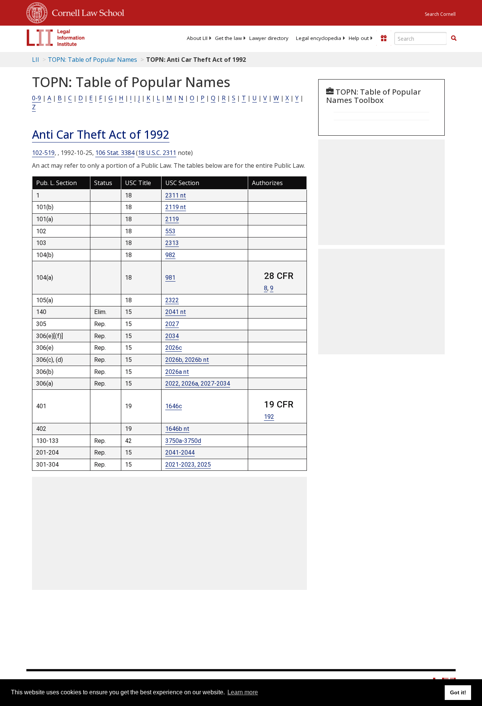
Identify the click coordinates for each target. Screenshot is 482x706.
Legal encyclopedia (318, 38)
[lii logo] (56, 38)
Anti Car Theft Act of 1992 (100, 134)
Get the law (228, 38)
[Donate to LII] (383, 38)
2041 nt (175, 311)
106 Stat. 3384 (114, 153)
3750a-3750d (183, 440)
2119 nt (175, 207)
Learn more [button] (242, 692)
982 (170, 255)
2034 (172, 336)
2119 (172, 219)
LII (35, 59)
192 (269, 416)
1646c (173, 406)
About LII (197, 38)
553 (170, 231)
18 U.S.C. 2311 (157, 153)
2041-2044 (180, 452)
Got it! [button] (458, 692)
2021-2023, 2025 (188, 464)
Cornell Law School (85, 11)
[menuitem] (197, 38)
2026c (173, 347)
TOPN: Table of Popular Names (92, 59)
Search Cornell (440, 14)
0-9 (36, 98)
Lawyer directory (268, 38)
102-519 (43, 153)
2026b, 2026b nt (187, 359)
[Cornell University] (36, 11)
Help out (359, 38)
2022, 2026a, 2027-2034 (197, 383)
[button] (453, 38)
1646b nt (177, 428)
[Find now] (454, 38)
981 (170, 277)
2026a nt (177, 371)
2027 (172, 324)
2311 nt (175, 195)
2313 (172, 243)
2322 (172, 300)
